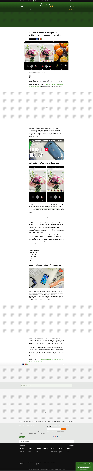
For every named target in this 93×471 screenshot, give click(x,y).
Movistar (21, 427)
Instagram (69, 10)
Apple (30, 427)
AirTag (50, 26)
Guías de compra (31, 429)
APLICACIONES (41, 9)
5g (29, 431)
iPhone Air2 (63, 421)
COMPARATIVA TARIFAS (50, 9)
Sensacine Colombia (37, 464)
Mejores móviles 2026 (29, 421)
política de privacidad (60, 431)
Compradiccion (61, 452)
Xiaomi (39, 427)
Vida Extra (29, 451)
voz (40, 364)
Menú (22, 6)
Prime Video (54, 26)
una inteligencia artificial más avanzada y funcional (47, 208)
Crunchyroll (65, 26)
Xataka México (22, 462)
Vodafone (36, 26)
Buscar (72, 441)
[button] (35, 76)
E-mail (41, 39)
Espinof (37, 451)
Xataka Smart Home (22, 454)
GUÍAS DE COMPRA (59, 9)
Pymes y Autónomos (69, 452)
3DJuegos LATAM (30, 462)
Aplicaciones (22, 429)
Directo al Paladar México (46, 462)
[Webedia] (22, 445)
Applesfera (21, 452)
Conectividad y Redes (41, 433)
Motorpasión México (53, 462)
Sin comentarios (32, 38)
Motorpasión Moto (54, 451)
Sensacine (37, 449)
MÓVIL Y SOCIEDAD (32, 9)
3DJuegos (29, 449)
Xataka (21, 449)
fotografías (49, 364)
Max (61, 26)
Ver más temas (22, 437)
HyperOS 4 (40, 26)
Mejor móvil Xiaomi (57, 421)
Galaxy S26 (32, 26)
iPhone (39, 431)
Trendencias (61, 449)
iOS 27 (52, 421)
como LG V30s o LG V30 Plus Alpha (55, 127)
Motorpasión (53, 449)
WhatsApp (21, 433)
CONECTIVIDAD (25, 9)
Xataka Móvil (46, 5)
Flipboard (68, 10)
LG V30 (54, 364)
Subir (71, 445)
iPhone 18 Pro (46, 26)
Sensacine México (38, 462)
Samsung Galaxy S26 (38, 421)
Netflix (58, 26)
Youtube (71, 10)
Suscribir (63, 429)
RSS (59, 437)
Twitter (73, 10)
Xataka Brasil (22, 463)
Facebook (37, 39)
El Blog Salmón (69, 449)
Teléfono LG (44, 364)
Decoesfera (61, 451)
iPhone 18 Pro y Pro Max (46, 421)
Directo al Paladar (46, 449)
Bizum (28, 26)
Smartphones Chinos (32, 433)
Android (21, 431)
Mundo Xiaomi (22, 456)
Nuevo (71, 6)
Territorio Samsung (41, 429)
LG (31, 358)
